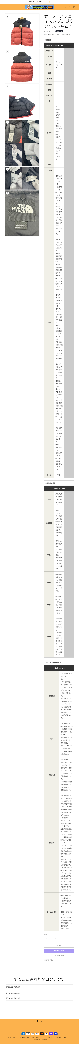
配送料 (50, 34)
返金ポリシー (39, 1037)
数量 (45, 934)
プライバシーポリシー (50, 1037)
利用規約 (59, 1037)
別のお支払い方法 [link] (59, 955)
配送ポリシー (67, 1037)
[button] (4, 7)
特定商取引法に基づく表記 (40, 1039)
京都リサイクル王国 (18, 1037)
